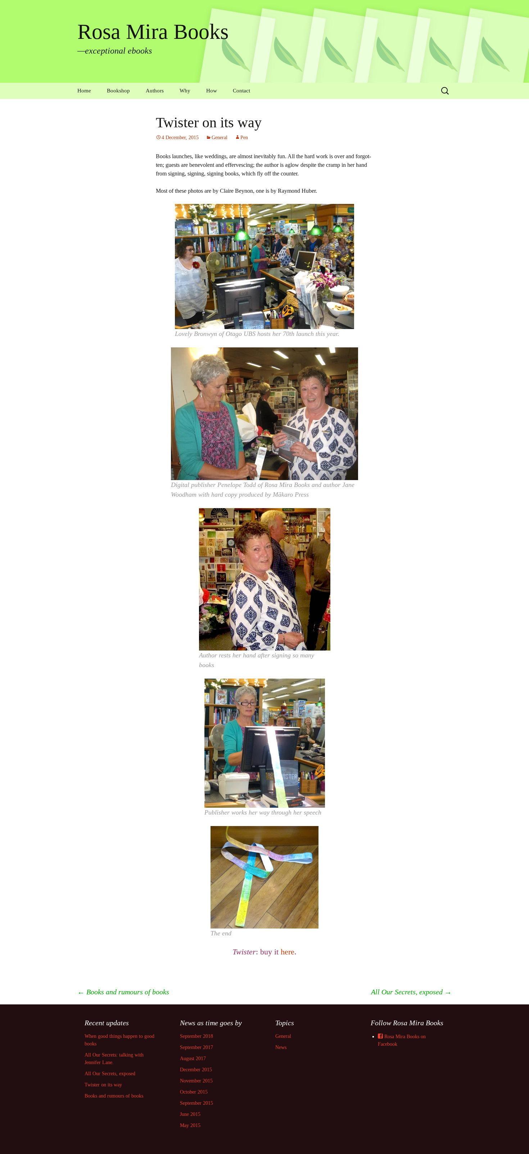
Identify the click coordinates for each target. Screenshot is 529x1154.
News (280, 1047)
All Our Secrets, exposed (411, 992)
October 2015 (194, 1092)
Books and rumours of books (123, 992)
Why (185, 90)
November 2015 (196, 1081)
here (287, 951)
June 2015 (190, 1114)
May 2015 (190, 1125)
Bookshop (118, 90)
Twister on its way (103, 1084)
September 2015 (196, 1103)
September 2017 (196, 1047)
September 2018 (196, 1036)
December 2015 (196, 1069)
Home (84, 90)
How (211, 90)
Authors (155, 90)
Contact (241, 90)
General (219, 137)
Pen (244, 137)
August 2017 (193, 1058)
